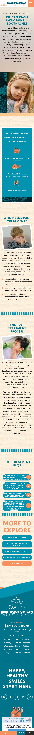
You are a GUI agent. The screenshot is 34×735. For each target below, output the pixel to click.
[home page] (13, 3)
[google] (4, 697)
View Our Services (17, 563)
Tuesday (7, 643)
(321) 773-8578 (17, 626)
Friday (6, 653)
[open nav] (31, 4)
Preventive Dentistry (17, 537)
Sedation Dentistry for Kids (17, 551)
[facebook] (10, 697)
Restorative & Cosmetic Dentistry (17, 544)
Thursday (8, 649)
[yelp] (17, 697)
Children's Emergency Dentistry (17, 557)
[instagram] (23, 697)
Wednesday (9, 646)
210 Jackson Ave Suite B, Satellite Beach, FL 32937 (17, 630)
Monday (7, 639)
